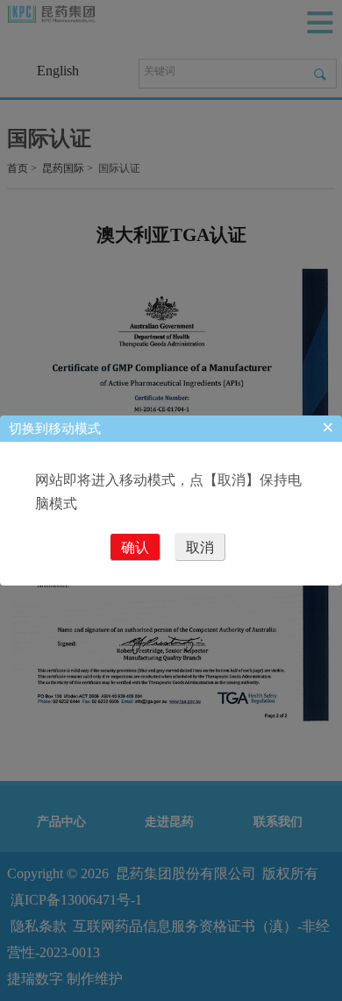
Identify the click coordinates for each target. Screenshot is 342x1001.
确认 (135, 547)
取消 (200, 547)
